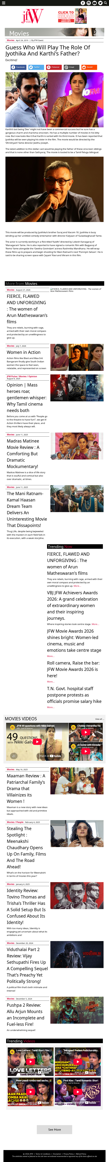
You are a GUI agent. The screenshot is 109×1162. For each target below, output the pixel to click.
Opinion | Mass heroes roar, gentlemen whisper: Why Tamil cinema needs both (27, 397)
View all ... (99, 719)
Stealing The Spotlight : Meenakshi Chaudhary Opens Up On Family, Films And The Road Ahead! (26, 848)
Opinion (32, 376)
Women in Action (24, 352)
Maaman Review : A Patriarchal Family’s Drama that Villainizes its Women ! (26, 788)
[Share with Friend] (71, 67)
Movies (10, 40)
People (19, 822)
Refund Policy (81, 1154)
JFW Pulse (12, 376)
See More (54, 1129)
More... (77, 585)
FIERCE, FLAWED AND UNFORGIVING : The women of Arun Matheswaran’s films (27, 308)
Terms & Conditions (43, 1154)
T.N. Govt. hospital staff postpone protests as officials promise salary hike (74, 695)
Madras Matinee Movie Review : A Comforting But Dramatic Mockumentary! (23, 453)
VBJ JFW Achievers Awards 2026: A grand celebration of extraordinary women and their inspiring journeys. (72, 605)
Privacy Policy (69, 1154)
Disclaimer (57, 1154)
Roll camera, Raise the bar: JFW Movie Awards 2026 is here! (73, 669)
